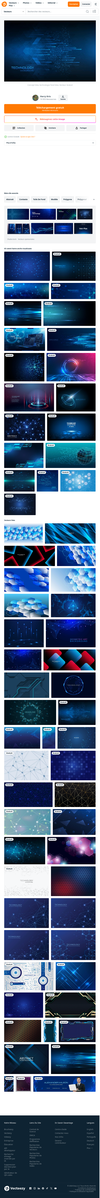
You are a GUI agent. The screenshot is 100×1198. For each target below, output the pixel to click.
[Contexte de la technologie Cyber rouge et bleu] (29, 396)
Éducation (8, 1143)
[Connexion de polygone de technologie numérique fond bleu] (26, 764)
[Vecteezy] (4, 4)
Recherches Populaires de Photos (35, 1154)
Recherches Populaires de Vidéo (35, 1162)
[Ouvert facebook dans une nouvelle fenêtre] (30, 1187)
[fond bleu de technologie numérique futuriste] (23, 454)
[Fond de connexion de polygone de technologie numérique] (26, 880)
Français (88, 1143)
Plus (11, 5)
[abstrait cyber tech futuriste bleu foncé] (26, 684)
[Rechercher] (87, 11)
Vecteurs (13, 3)
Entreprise (8, 1139)
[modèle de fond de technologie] (73, 880)
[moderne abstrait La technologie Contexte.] (70, 1003)
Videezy (7, 1135)
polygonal (82, 198)
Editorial (51, 3)
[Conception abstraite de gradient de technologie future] (71, 366)
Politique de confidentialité (83, 1188)
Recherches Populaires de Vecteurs (35, 1146)
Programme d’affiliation (34, 1139)
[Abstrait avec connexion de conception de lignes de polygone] (24, 849)
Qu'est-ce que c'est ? (27, 137)
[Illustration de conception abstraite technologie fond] (47, 479)
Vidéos (39, 3)
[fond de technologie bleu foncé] (27, 265)
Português (89, 1135)
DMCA (31, 1134)
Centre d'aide (59, 1128)
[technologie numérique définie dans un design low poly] (24, 338)
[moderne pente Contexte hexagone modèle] (22, 1030)
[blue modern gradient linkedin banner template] (64, 1082)
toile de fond (39, 198)
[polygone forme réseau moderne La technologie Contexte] (71, 849)
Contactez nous (60, 1132)
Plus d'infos (10, 141)
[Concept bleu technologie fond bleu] (74, 265)
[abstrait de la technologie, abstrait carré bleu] (73, 764)
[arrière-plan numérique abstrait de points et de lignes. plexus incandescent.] (75, 793)
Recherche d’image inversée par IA (9, 1156)
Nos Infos (58, 1135)
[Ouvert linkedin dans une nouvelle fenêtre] (39, 1187)
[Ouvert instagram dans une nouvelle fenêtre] (35, 1187)
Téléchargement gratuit (50, 108)
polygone (67, 198)
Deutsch (88, 1139)
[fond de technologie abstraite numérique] (71, 454)
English (88, 1128)
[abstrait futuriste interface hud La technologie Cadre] (77, 1030)
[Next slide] (90, 198)
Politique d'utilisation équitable (80, 1190)
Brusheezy (8, 1128)
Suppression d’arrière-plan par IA (10, 1165)
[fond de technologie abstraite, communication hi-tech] (71, 425)
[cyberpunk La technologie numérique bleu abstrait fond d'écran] (9, 1082)
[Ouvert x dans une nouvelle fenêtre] (51, 1187)
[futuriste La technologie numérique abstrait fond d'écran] (50, 1030)
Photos (26, 3)
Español (88, 1132)
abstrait (10, 198)
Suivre (63, 99)
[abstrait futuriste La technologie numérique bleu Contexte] (22, 736)
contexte (23, 198)
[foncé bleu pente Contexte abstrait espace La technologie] (74, 821)
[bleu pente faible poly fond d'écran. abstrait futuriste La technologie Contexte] (48, 736)
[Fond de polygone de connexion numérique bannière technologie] (26, 290)
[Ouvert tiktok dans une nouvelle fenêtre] (47, 1187)
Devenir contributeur (59, 1140)
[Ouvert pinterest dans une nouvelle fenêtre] (43, 1187)
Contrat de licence (33, 1129)
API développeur (9, 1148)
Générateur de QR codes (9, 1172)
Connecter (86, 4)
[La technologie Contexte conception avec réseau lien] (76, 736)
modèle (54, 198)
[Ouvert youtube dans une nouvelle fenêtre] (55, 1187)
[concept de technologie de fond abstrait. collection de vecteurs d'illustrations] (26, 1058)
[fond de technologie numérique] (24, 425)
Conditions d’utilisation (85, 1186)
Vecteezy (8, 1132)
